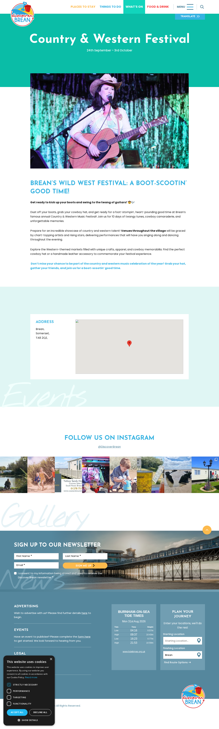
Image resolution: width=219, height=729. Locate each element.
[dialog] (29, 691)
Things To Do (110, 7)
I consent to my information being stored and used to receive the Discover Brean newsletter (60, 575)
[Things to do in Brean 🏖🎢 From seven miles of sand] (41, 475)
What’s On (134, 7)
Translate (188, 16)
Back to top (207, 530)
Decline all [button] (40, 712)
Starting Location (173, 634)
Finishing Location (174, 648)
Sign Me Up (83, 566)
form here (84, 636)
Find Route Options (176, 662)
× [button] (51, 659)
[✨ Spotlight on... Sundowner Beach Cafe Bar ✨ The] (150, 475)
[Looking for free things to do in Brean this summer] (123, 475)
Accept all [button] (17, 712)
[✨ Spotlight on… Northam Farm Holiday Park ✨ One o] (13, 475)
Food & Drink (158, 7)
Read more (31, 677)
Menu (181, 7)
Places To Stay (83, 7)
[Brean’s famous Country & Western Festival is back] (96, 475)
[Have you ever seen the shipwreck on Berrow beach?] (178, 475)
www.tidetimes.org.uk (134, 651)
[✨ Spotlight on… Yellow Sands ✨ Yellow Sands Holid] (68, 475)
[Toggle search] (202, 7)
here (84, 613)
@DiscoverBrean (109, 447)
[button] (29, 720)
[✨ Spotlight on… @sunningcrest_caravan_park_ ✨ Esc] (205, 475)
